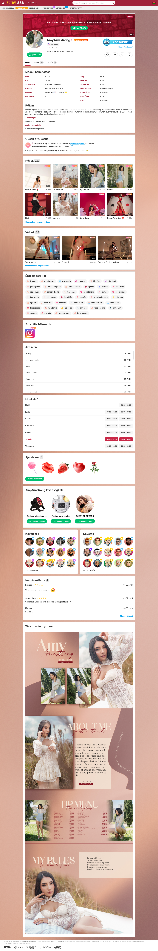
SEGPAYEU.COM (63, 941)
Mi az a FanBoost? (125, 47)
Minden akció (48, 8)
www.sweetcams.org (29, 941)
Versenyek (60, 8)
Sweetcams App (76, 8)
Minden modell (8, 8)
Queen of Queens (77, 143)
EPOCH (52, 941)
